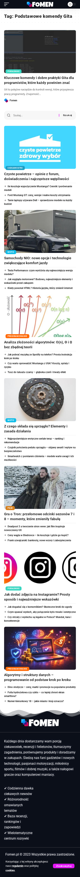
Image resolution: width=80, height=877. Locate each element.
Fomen (13, 100)
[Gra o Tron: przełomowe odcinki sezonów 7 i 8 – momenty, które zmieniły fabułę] (40, 487)
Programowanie (17, 336)
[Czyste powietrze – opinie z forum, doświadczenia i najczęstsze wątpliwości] (40, 147)
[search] (61, 4)
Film (10, 508)
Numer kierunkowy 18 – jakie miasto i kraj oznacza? (36, 701)
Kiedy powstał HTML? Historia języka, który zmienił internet (40, 288)
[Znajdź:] (34, 115)
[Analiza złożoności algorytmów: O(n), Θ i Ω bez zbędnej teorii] (40, 315)
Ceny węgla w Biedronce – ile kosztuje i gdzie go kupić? (38, 535)
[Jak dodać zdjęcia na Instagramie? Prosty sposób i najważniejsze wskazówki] (40, 567)
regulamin (17, 865)
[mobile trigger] (7, 4)
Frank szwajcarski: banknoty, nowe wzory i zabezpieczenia (39, 540)
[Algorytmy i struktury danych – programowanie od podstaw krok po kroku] (40, 648)
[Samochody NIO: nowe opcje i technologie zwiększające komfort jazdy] (40, 231)
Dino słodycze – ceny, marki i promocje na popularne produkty (42, 687)
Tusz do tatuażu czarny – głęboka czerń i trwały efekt (37, 372)
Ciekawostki (15, 168)
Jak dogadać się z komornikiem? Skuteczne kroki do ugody (40, 606)
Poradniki (13, 71)
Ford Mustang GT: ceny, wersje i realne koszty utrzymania (39, 195)
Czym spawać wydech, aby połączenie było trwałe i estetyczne (42, 612)
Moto (11, 252)
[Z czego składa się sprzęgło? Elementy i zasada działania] (40, 399)
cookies (10, 870)
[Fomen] (40, 4)
